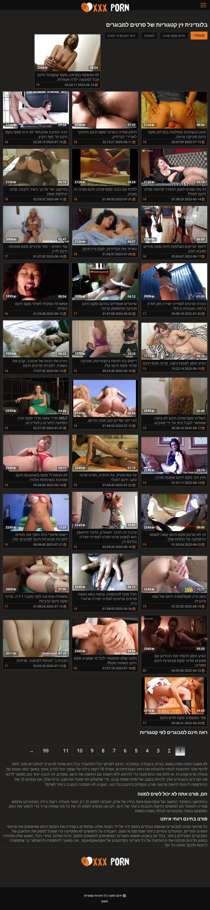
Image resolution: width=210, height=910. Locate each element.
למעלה (149, 36)
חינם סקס (115, 895)
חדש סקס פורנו (174, 36)
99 (46, 751)
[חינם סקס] (105, 11)
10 (79, 751)
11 (66, 751)
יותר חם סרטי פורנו (121, 36)
